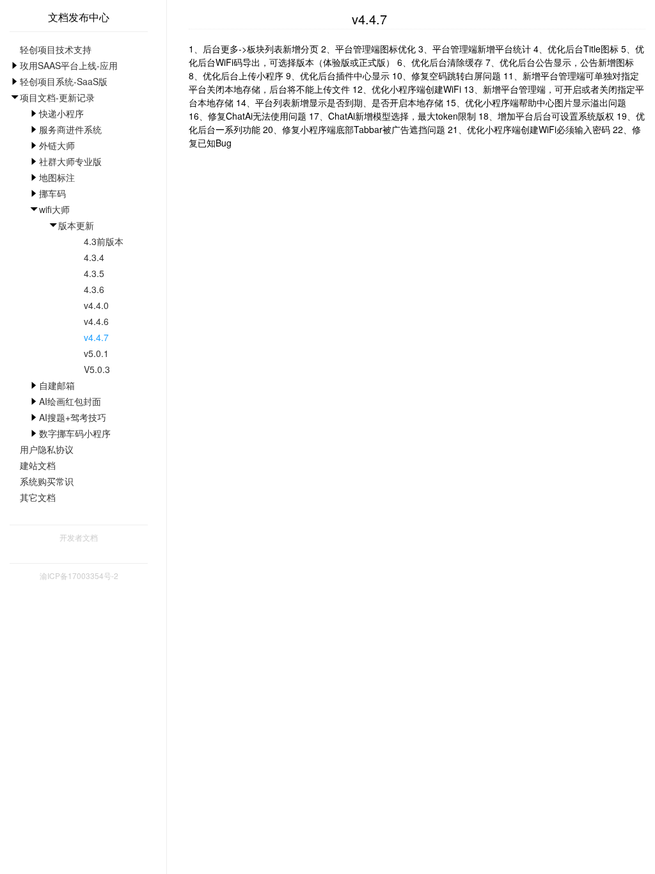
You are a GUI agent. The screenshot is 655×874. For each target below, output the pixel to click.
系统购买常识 (47, 481)
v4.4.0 (96, 305)
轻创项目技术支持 (55, 49)
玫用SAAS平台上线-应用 (69, 65)
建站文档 (38, 465)
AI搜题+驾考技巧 (72, 417)
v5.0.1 (96, 353)
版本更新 (76, 225)
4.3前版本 (103, 241)
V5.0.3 (97, 369)
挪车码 (52, 193)
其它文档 (38, 497)
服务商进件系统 (70, 129)
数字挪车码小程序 (75, 433)
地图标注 (57, 177)
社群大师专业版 (70, 161)
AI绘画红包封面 (70, 401)
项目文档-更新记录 (57, 97)
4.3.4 (94, 257)
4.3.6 (94, 289)
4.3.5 (94, 273)
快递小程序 (61, 113)
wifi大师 (54, 209)
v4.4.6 (96, 321)
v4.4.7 (96, 337)
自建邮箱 (57, 385)
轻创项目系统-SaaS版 (63, 81)
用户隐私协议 (47, 449)
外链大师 (57, 145)
